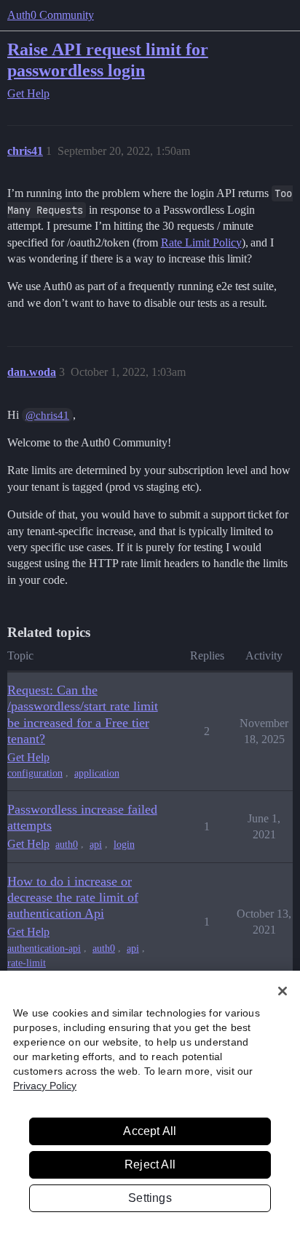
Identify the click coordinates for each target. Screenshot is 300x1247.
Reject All (150, 1164)
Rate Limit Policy (201, 242)
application (96, 773)
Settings (150, 1198)
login (124, 844)
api (96, 844)
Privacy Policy (44, 1085)
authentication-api (44, 948)
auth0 (66, 844)
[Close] (283, 991)
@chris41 (47, 415)
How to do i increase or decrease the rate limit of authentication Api (72, 897)
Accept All (149, 1131)
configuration (35, 773)
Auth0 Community (50, 15)
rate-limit (26, 963)
